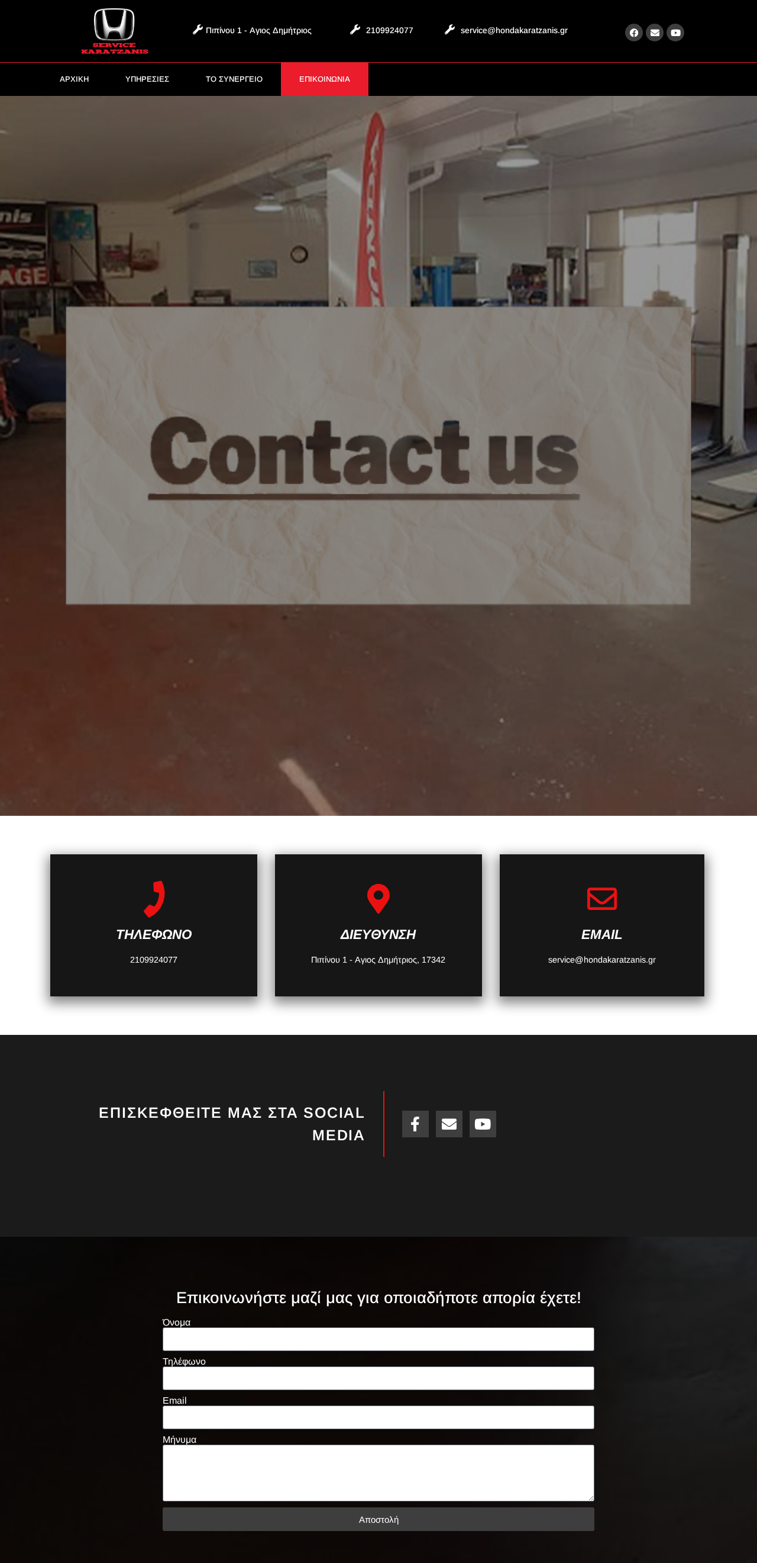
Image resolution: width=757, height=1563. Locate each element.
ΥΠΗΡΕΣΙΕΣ (147, 79)
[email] (602, 899)
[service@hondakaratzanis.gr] (450, 29)
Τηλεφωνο (154, 934)
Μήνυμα (179, 1440)
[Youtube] (675, 32)
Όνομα (176, 1322)
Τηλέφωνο (184, 1361)
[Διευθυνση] (378, 899)
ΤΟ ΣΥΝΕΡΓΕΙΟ (234, 79)
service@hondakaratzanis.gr (514, 30)
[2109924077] (355, 29)
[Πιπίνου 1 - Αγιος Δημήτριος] (198, 29)
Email (175, 1401)
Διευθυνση (378, 934)
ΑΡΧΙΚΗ (74, 79)
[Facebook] (634, 32)
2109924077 (389, 30)
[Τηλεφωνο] (154, 899)
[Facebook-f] (415, 1124)
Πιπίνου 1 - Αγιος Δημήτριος (259, 30)
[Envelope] (655, 32)
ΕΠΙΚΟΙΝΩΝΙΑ (324, 79)
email (602, 934)
